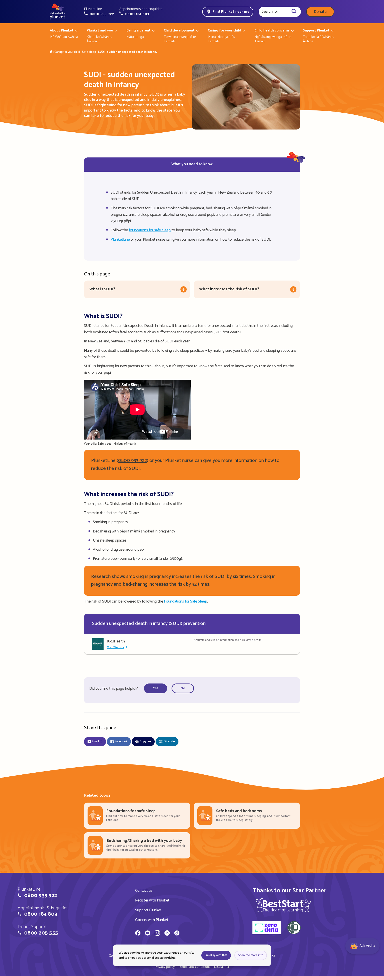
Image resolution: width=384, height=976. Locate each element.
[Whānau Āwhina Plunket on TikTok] (177, 933)
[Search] (293, 12)
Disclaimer (221, 967)
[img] (283, 905)
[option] (157, 688)
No (182, 688)
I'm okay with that (216, 955)
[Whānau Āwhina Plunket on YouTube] (147, 933)
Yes (155, 688)
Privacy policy (165, 967)
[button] (99, 11)
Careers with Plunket (151, 920)
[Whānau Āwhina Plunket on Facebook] (137, 933)
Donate (320, 11)
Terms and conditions (194, 967)
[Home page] (57, 12)
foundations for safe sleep (150, 230)
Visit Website (115, 647)
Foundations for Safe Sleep (185, 601)
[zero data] (266, 928)
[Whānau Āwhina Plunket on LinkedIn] (167, 933)
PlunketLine (120, 239)
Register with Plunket (152, 900)
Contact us (143, 890)
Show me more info (250, 955)
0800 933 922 (132, 461)
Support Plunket (148, 910)
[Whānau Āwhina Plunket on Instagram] (157, 933)
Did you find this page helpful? (113, 688)
